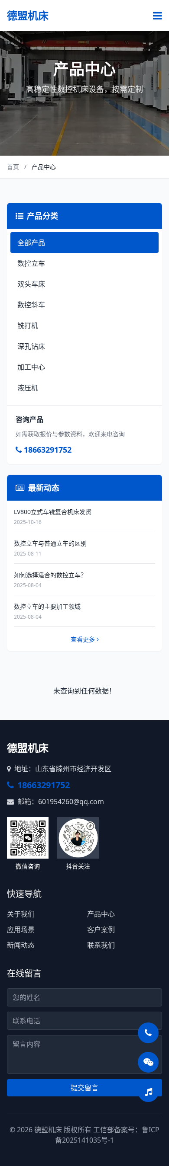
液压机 (27, 388)
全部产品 (31, 242)
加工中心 (31, 367)
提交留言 (84, 1088)
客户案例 (101, 929)
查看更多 (83, 639)
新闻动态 (21, 945)
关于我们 (21, 914)
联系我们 (101, 945)
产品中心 (101, 914)
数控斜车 (31, 305)
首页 (13, 167)
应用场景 (21, 929)
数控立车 (31, 263)
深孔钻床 (31, 346)
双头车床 (31, 284)
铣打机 (27, 325)
